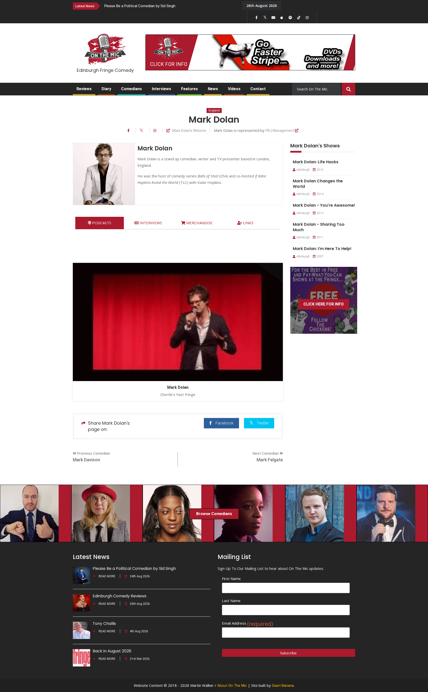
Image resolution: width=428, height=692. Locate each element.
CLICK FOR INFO (168, 64)
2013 (320, 213)
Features (189, 88)
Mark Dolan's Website (189, 131)
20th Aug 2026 (140, 604)
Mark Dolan (177, 387)
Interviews (161, 88)
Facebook (224, 423)
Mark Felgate (270, 459)
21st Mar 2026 (140, 659)
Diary (106, 88)
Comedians (131, 88)
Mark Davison (86, 459)
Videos (234, 88)
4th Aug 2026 (139, 631)
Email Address (247, 623)
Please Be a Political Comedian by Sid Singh (139, 6)
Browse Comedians (214, 513)
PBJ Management (280, 131)
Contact (258, 88)
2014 (320, 194)
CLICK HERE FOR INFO (323, 304)
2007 (320, 256)
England (214, 110)
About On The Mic (232, 685)
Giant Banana (283, 685)
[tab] (99, 223)
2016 (320, 169)
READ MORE (106, 576)
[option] (169, 5)
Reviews (84, 88)
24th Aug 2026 (140, 576)
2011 (320, 237)
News (213, 88)
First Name (231, 578)
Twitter (263, 423)
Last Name (231, 600)
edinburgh (303, 169)
